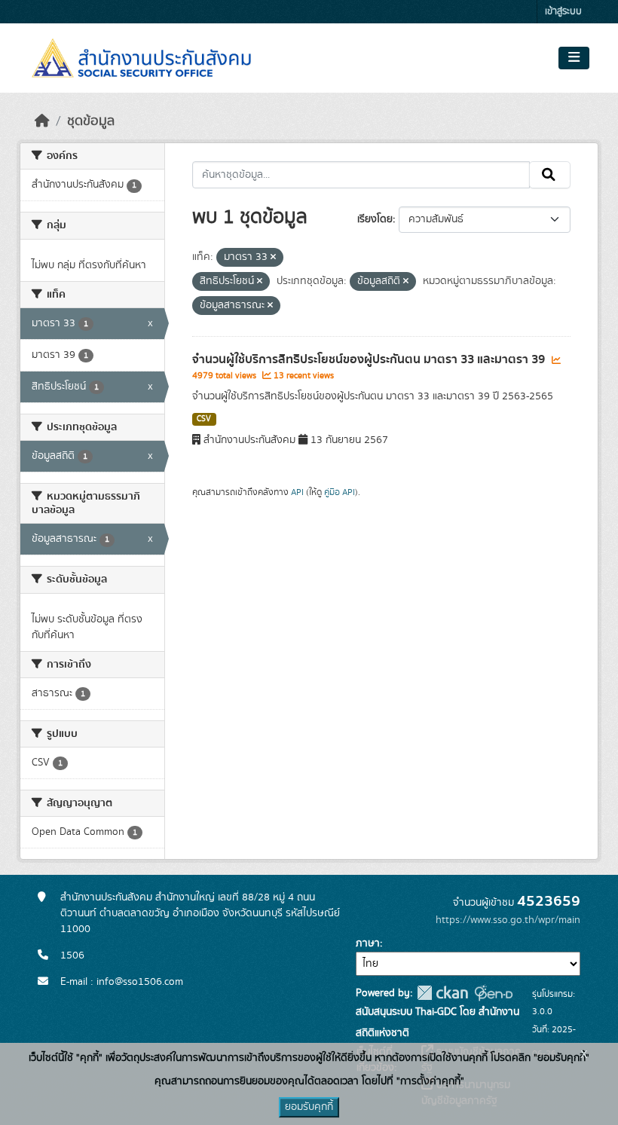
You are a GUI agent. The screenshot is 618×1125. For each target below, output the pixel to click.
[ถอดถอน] (273, 258)
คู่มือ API (339, 492)
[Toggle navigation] (573, 58)
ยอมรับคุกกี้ (309, 1106)
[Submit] (550, 174)
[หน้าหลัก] (42, 121)
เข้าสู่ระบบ (563, 12)
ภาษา (368, 943)
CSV (204, 419)
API (297, 492)
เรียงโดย (375, 219)
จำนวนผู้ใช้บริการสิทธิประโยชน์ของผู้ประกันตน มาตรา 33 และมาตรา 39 (370, 359)
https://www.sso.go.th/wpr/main (508, 920)
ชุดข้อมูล (91, 121)
